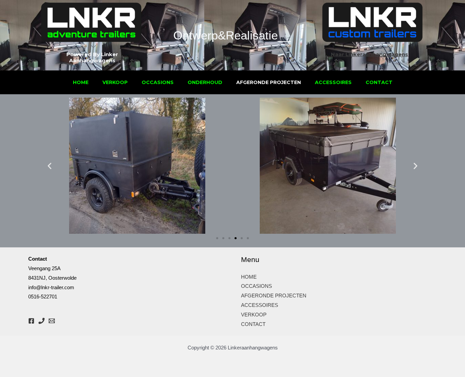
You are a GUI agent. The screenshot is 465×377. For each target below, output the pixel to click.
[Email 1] (52, 321)
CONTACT (379, 82)
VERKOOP (115, 82)
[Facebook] (31, 321)
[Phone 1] (41, 321)
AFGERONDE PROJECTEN (268, 82)
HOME (81, 82)
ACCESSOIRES (333, 82)
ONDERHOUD (205, 82)
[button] (49, 166)
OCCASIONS (158, 82)
